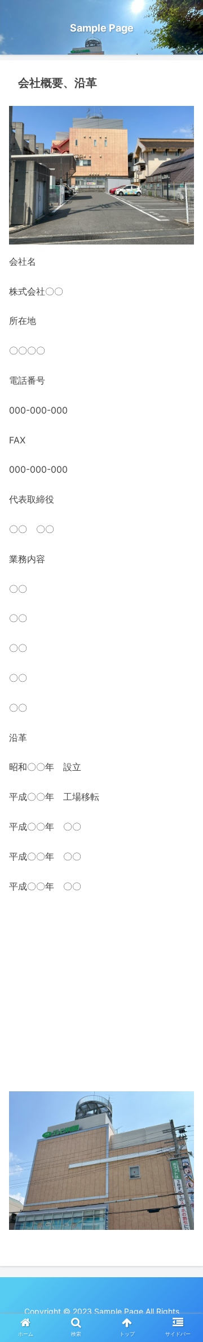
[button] (181, 1071)
